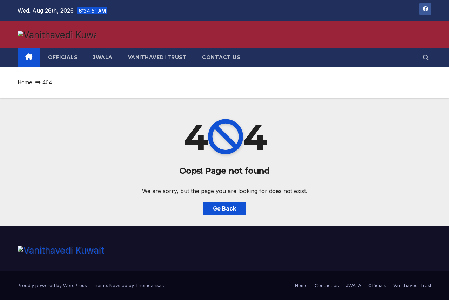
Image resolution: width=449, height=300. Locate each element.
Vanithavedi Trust (157, 57)
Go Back (224, 208)
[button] (426, 57)
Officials (63, 57)
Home (25, 82)
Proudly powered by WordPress (53, 285)
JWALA (103, 57)
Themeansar (149, 285)
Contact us (221, 57)
